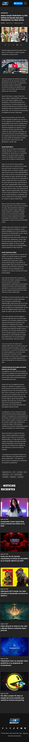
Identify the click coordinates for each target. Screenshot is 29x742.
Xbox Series (20, 477)
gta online (19, 472)
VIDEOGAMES (5, 477)
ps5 (11, 474)
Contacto (19, 3)
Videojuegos (4, 13)
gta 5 (14, 472)
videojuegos (13, 477)
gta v (25, 472)
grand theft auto (7, 472)
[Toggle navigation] (25, 3)
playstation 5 (6, 474)
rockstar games (18, 474)
